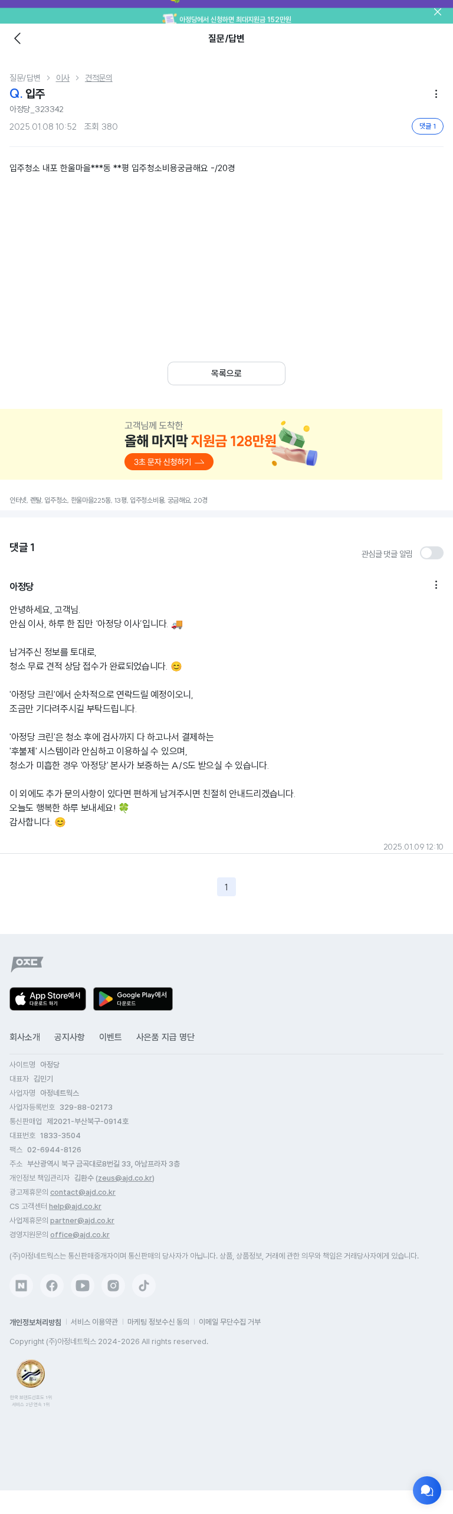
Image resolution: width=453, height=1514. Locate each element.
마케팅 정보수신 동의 (158, 1322)
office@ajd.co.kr (80, 1234)
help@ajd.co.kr (75, 1206)
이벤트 (110, 1037)
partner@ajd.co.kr (82, 1220)
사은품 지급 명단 (165, 1037)
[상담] (427, 1490)
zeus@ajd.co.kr (125, 1178)
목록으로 (226, 373)
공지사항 (69, 1037)
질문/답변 (25, 78)
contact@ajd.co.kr (83, 1192)
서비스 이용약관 (94, 1322)
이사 (63, 78)
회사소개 (24, 1037)
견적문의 (99, 78)
